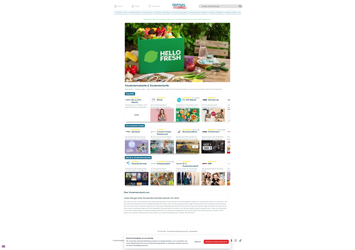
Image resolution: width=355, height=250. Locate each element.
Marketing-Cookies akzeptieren (216, 242)
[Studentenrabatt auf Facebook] (231, 241)
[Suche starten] (240, 6)
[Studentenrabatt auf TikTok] (240, 241)
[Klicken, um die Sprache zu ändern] (3, 246)
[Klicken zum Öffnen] (177, 52)
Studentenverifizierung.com (177, 231)
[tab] (175, 80)
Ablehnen (198, 242)
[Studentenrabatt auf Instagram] (236, 241)
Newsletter (193, 231)
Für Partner (162, 231)
